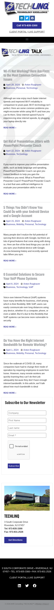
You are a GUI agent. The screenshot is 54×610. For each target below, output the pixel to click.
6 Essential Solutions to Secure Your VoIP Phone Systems (23, 277)
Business (10, 88)
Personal (20, 88)
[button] (27, 39)
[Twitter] (27, 18)
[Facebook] (32, 18)
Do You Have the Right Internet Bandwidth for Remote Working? (25, 343)
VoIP (31, 287)
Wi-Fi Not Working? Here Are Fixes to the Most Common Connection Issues (26, 75)
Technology (32, 88)
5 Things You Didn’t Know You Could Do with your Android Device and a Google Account (26, 212)
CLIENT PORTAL (18, 32)
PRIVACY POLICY (42, 604)
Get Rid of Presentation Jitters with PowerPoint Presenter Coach (26, 144)
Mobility (20, 224)
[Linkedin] (21, 18)
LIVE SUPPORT (36, 32)
